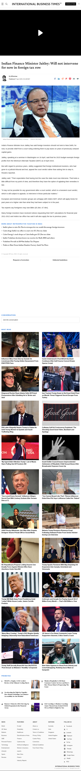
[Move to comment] (78, 79)
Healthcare (20, 732)
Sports (3, 754)
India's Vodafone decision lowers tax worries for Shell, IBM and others (29, 238)
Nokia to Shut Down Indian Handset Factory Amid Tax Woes (25, 245)
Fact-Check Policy (38, 748)
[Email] (74, 79)
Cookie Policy (37, 738)
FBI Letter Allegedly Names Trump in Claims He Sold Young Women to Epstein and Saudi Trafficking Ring (19, 430)
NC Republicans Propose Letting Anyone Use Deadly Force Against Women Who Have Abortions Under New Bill (18, 567)
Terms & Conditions (38, 732)
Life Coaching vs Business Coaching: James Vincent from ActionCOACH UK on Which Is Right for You (56, 706)
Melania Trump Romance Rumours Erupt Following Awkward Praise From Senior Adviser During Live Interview (60, 533)
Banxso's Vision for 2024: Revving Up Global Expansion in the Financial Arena (16, 706)
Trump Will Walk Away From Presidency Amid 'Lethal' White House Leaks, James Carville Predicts (18, 601)
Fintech (19, 757)
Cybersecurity (21, 741)
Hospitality (20, 729)
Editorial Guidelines (60, 260)
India (49, 729)
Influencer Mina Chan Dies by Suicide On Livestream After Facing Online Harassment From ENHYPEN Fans (19, 361)
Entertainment (5, 748)
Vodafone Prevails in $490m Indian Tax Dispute (21, 242)
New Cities (20, 754)
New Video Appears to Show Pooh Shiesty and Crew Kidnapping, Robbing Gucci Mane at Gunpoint (59, 668)
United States (52, 738)
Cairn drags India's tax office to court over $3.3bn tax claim (25, 231)
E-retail (19, 726)
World (3, 726)
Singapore (51, 732)
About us (35, 726)
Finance (19, 738)
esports (19, 751)
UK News (4, 729)
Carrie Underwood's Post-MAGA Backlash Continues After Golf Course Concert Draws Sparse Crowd (58, 361)
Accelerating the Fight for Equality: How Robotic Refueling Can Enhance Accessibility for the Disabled (16, 694)
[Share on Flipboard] (66, 79)
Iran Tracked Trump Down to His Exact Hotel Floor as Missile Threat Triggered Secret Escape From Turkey (60, 395)
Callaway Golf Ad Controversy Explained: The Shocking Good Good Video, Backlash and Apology (59, 430)
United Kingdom (52, 735)
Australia (50, 726)
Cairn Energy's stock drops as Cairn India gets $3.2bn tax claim (26, 234)
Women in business (22, 748)
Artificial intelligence (23, 745)
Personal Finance (6, 741)
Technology (4, 745)
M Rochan (14, 76)
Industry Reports (22, 760)
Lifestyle (3, 751)
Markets (3, 732)
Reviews (3, 757)
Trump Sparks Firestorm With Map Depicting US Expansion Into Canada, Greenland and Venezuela (60, 567)
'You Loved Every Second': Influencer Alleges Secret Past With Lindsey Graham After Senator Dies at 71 (19, 498)
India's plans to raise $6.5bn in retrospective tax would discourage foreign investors (34, 227)
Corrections (36, 741)
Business (4, 735)
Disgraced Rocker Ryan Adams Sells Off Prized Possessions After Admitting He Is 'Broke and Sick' (19, 395)
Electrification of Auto (23, 735)
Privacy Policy (37, 735)
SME (2, 738)
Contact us (36, 729)
